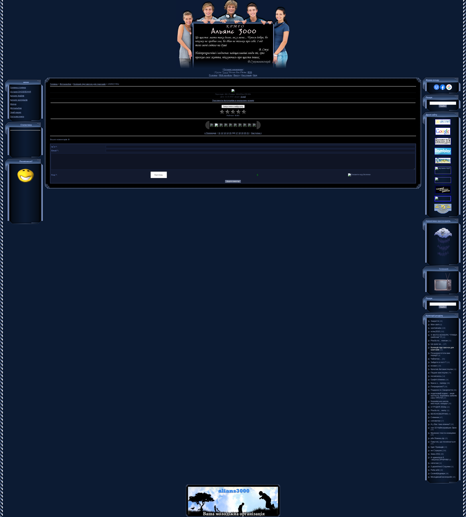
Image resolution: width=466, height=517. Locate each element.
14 (227, 133)
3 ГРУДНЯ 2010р (438, 407)
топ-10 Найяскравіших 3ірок (444, 428)
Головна (213, 75)
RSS (250, 72)
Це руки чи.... (437, 344)
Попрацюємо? (437, 386)
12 (222, 133)
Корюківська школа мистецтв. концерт (439, 402)
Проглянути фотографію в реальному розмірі (233, 100)
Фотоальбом (16, 108)
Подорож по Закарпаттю (442, 390)
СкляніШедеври (438, 473)
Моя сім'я (435, 324)
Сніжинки (435, 417)
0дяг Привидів (437, 447)
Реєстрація (246, 75)
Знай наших (15, 112)
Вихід (237, 75)
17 (237, 133)
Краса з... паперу (438, 383)
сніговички (435, 421)
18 (239, 133)
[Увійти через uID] (436, 87)
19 (242, 133)
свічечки (435, 463)
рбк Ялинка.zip (437, 438)
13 (225, 133)
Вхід (255, 75)
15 (230, 133)
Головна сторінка (18, 87)
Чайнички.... (436, 359)
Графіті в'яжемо (438, 379)
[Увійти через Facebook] (442, 87)
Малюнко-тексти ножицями (443, 433)
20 (245, 133)
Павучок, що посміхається (443, 442)
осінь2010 (435, 331)
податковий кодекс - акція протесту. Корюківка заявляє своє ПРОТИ (444, 395)
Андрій (243, 97)
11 (219, 133)
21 (248, 133)
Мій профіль (225, 75)
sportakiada (436, 328)
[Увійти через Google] (449, 87)
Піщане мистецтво (439, 373)
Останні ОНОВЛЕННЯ (20, 92)
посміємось (436, 376)
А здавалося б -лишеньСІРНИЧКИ (440, 458)
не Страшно (436, 450)
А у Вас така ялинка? (440, 424)
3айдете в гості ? (438, 362)
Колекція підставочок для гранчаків (89, 84)
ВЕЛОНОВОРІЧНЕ (439, 414)
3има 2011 (435, 454)
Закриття (435, 321)
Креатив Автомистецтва (442, 369)
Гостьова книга (17, 116)
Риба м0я (435, 470)
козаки (434, 366)
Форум (13, 104)
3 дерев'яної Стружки (440, 466)
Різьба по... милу (438, 410)
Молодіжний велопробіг (441, 477)
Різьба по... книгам (439, 340)
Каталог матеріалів (18, 100)
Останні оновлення (233, 69)
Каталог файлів (17, 96)
